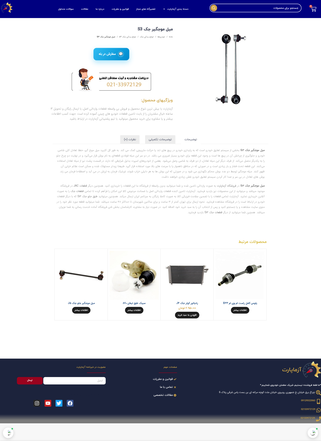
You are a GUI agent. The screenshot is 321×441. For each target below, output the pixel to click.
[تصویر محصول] (240, 275)
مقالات (84, 9)
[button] (187, 315)
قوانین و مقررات (120, 9)
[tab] (191, 139)
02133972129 (308, 409)
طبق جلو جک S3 (87, 196)
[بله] (8, 433)
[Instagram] (36, 403)
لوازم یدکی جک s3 (127, 36)
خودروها (161, 36)
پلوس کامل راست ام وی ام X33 (240, 303)
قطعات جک (77, 191)
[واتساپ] (313, 433)
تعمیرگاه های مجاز (145, 9)
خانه (170, 36)
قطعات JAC (80, 186)
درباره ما (100, 9)
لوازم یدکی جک (146, 36)
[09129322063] (318, 401)
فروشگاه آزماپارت (226, 186)
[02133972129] (318, 410)
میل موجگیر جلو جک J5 (81, 303)
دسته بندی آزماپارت (177, 9)
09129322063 (308, 400)
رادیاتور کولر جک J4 (187, 303)
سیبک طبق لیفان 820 (134, 303)
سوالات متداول (66, 9)
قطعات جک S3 (213, 212)
